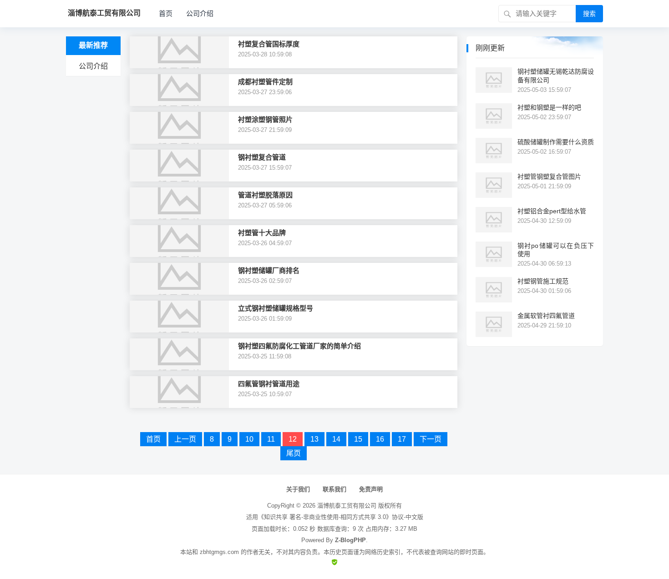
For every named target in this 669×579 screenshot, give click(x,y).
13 (314, 439)
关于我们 (298, 489)
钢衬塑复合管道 (262, 157)
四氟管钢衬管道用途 (268, 384)
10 (249, 439)
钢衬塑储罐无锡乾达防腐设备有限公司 (555, 75)
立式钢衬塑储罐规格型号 (275, 308)
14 (336, 439)
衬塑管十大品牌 (262, 233)
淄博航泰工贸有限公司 (346, 505)
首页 (165, 13)
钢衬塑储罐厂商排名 (268, 270)
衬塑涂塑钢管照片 (265, 119)
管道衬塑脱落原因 (265, 195)
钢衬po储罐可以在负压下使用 (555, 249)
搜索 (589, 13)
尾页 (293, 453)
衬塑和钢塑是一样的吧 (549, 107)
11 (271, 439)
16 (380, 439)
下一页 (430, 439)
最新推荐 (93, 45)
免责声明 (371, 489)
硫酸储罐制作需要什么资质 (555, 142)
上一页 (185, 439)
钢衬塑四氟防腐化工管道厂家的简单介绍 (299, 346)
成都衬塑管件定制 (265, 82)
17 (402, 439)
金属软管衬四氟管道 (546, 315)
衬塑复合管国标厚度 (268, 44)
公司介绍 (199, 13)
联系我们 (334, 489)
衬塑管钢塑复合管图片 (549, 176)
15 (358, 439)
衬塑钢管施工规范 (542, 281)
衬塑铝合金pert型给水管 (551, 211)
